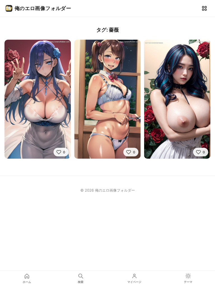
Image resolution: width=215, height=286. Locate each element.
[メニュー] (204, 8)
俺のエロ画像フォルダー (43, 8)
